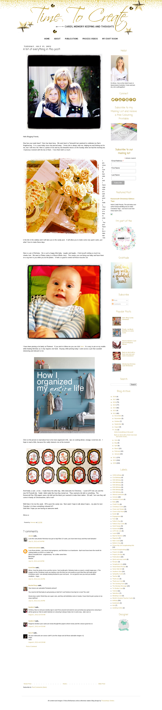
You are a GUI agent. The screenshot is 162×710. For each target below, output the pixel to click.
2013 (114, 410)
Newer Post (27, 684)
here (82, 346)
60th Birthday (116, 487)
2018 (114, 396)
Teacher (115, 576)
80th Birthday (116, 490)
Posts (115, 300)
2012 (114, 413)
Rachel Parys (33, 585)
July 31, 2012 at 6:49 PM (36, 561)
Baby (114, 502)
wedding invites (117, 608)
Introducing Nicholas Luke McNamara (128, 365)
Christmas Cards (117, 507)
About (57, 38)
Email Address (117, 161)
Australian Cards (117, 499)
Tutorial (114, 591)
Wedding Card (117, 596)
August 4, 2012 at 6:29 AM (36, 642)
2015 (114, 405)
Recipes (115, 562)
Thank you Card (117, 581)
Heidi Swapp (116, 526)
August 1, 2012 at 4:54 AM (36, 615)
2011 (114, 457)
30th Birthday (116, 480)
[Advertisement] (64, 665)
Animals (115, 497)
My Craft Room (110, 38)
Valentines (115, 593)
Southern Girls (117, 571)
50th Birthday (116, 485)
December (118, 416)
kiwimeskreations (34, 548)
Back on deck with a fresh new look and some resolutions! (128, 354)
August (116, 427)
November (118, 418)
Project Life (116, 552)
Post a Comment (31, 646)
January (117, 454)
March (116, 448)
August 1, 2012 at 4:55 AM (36, 626)
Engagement (116, 516)
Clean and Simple (118, 509)
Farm (114, 519)
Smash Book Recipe (119, 566)
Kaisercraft (115, 528)
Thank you (115, 579)
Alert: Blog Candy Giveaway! (127, 318)
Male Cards (116, 541)
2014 (114, 408)
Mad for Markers (117, 536)
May (116, 443)
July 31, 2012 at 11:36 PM (36, 579)
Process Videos (90, 38)
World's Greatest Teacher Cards (122, 598)
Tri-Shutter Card (117, 588)
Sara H (30, 633)
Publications (71, 38)
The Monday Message (119, 586)
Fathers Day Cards (118, 524)
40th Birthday (116, 482)
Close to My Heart (118, 511)
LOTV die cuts (116, 531)
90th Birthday (116, 492)
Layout (114, 533)
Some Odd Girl (117, 569)
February (117, 451)
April (116, 445)
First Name (115, 168)
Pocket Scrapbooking (119, 549)
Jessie (30, 536)
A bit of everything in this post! (123, 432)
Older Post (101, 684)
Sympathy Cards (117, 574)
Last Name (115, 175)
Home (47, 38)
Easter (114, 514)
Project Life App (117, 554)
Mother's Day (116, 543)
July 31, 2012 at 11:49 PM (36, 601)
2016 (114, 402)
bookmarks (116, 603)
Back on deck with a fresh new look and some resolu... (125, 435)
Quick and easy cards (119, 559)
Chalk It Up (116, 504)
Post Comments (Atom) (39, 687)
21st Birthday (116, 477)
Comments (117, 304)
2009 (114, 463)
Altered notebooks (118, 494)
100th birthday (117, 475)
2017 (114, 399)
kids (113, 605)
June (116, 440)
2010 (114, 460)
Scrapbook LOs (117, 564)
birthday (115, 600)
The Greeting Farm (118, 583)
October (117, 421)
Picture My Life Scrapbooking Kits (123, 545)
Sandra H (31, 607)
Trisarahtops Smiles (107, 701)
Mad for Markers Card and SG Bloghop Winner (129, 342)
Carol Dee (31, 567)
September (118, 424)
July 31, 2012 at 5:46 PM (36, 541)
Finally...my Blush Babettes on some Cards (128, 331)
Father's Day (116, 521)
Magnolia (115, 538)
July (115, 430)
